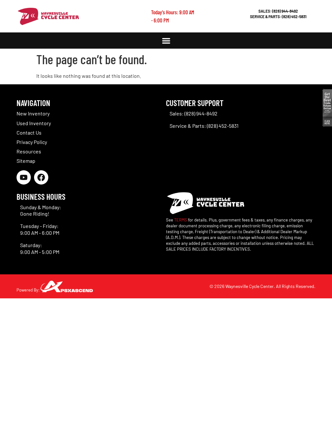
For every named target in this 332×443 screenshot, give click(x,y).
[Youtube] (24, 177)
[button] (166, 40)
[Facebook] (41, 177)
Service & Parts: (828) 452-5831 (278, 16)
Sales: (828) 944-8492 (278, 11)
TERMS (180, 219)
